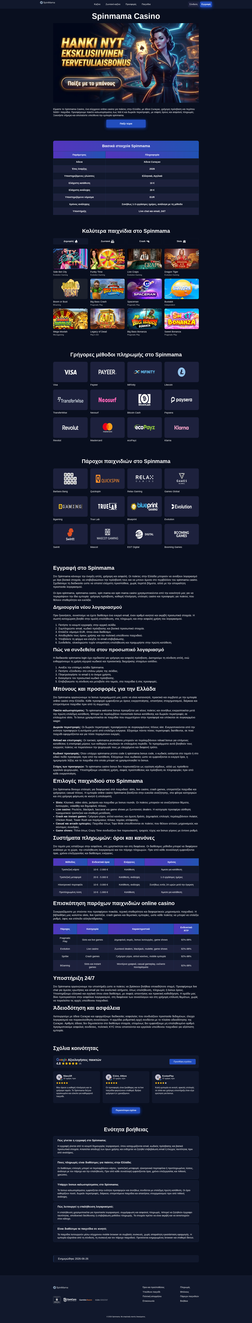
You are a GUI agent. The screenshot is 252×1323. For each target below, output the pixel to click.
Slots (179, 241)
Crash (142, 241)
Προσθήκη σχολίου (182, 1062)
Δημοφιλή (69, 241)
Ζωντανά (105, 241)
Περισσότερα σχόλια (126, 1110)
